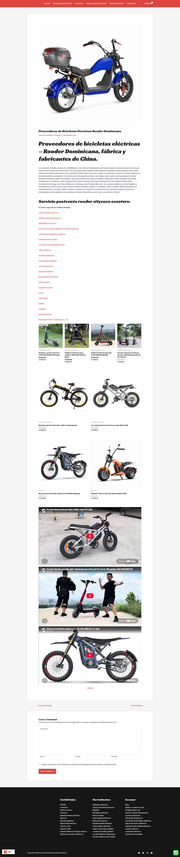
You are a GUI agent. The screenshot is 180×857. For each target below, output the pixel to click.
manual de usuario (46, 288)
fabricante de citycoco (133, 818)
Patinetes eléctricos (62, 4)
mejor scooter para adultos (103, 829)
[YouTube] (151, 853)
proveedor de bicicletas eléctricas (138, 821)
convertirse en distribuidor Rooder (52, 245)
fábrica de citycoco (100, 821)
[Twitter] (143, 853)
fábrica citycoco (45, 250)
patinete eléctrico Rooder (69, 815)
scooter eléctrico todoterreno (104, 834)
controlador (43, 298)
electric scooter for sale (134, 807)
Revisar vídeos (98, 815)
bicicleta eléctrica (67, 821)
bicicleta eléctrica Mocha (48, 277)
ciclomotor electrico (133, 831)
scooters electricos (46, 266)
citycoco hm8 (65, 829)
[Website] (125, 757)
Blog (127, 805)
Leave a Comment (45, 135)
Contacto (131, 4)
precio (41, 293)
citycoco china (44, 282)
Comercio (64, 807)
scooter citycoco (131, 829)
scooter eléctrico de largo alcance (73, 831)
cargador (42, 309)
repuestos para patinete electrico (138, 826)
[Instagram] (147, 853)
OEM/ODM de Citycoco (47, 223)
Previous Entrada (44, 705)
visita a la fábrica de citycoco (50, 218)
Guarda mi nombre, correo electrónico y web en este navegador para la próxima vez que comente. (79, 764)
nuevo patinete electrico (102, 818)
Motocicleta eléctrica (68, 823)
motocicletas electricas (48, 261)
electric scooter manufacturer (136, 813)
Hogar (47, 4)
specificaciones (46, 314)
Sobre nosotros (116, 4)
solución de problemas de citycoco (52, 234)
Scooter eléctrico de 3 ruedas (104, 837)
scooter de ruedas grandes (103, 831)
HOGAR (90, 688)
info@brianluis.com (132, 810)
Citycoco (79, 4)
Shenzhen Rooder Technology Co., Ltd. (53, 320)
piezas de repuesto (46, 272)
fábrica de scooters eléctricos (71, 834)
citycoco (63, 818)
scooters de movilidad (133, 834)
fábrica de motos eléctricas (135, 823)
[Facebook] (139, 853)
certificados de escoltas (48, 240)
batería (41, 304)
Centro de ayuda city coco (49, 213)
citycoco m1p (65, 826)
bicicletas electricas (46, 256)
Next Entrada (137, 705)
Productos (58, 135)
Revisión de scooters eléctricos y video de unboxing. (59, 229)
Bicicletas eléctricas (96, 4)
